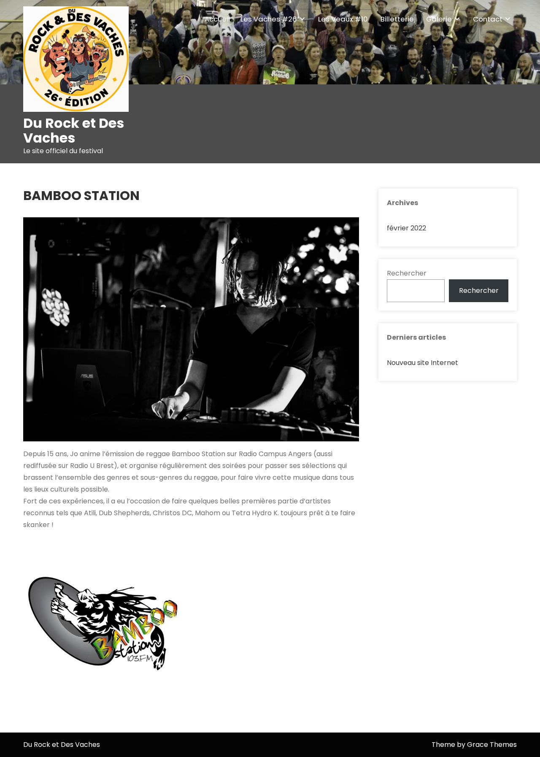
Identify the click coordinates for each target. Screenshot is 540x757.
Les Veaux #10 (343, 19)
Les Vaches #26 (268, 19)
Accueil (217, 19)
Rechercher (407, 273)
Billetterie (397, 19)
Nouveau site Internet (422, 363)
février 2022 (406, 228)
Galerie (439, 19)
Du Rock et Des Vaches (73, 130)
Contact (487, 19)
